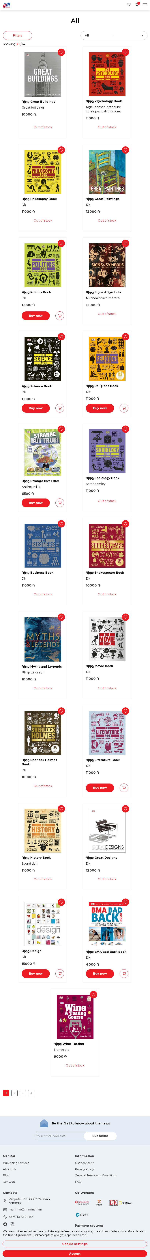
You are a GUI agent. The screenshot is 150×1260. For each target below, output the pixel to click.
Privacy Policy (84, 1169)
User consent (84, 1163)
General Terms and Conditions (96, 1175)
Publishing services (16, 1163)
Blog (6, 1175)
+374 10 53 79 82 (21, 1217)
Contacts (9, 1181)
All (87, 35)
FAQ (78, 1181)
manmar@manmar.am (25, 1209)
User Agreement (19, 1235)
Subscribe (100, 1136)
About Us (9, 1169)
